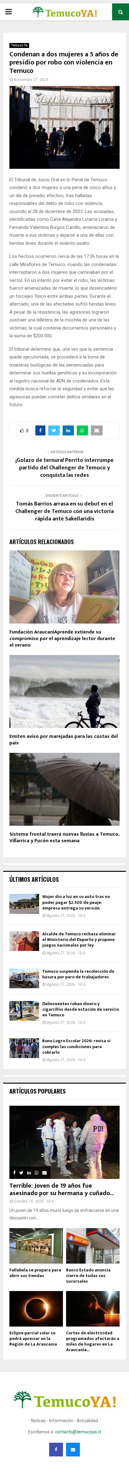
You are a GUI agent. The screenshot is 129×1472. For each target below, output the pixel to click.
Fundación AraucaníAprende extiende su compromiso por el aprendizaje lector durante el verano (62, 638)
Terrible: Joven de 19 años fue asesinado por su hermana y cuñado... (61, 1189)
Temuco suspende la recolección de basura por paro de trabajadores (78, 974)
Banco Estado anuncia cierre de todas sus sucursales (88, 1275)
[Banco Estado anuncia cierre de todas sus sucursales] (93, 1246)
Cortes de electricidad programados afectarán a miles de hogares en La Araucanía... (92, 1341)
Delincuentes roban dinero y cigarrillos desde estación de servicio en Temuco (80, 1009)
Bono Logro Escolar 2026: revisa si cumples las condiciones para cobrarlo (76, 1046)
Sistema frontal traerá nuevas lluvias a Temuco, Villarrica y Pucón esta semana (64, 837)
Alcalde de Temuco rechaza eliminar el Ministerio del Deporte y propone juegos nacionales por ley (79, 939)
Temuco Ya (19, 45)
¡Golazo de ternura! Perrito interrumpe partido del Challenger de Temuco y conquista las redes (64, 468)
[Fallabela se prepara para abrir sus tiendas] (36, 1246)
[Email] (73, 1449)
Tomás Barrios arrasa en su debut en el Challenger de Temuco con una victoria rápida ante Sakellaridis (64, 511)
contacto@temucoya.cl (78, 1431)
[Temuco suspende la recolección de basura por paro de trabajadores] (24, 978)
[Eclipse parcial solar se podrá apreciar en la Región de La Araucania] (36, 1309)
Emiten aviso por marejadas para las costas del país (63, 739)
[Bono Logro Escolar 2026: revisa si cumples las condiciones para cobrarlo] (24, 1048)
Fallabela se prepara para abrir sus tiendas (35, 1272)
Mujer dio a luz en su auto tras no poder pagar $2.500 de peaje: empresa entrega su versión (76, 902)
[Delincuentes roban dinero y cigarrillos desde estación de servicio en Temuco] (24, 1011)
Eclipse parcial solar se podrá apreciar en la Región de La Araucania (33, 1338)
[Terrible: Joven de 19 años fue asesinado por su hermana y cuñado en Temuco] (64, 1142)
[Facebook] (56, 1449)
